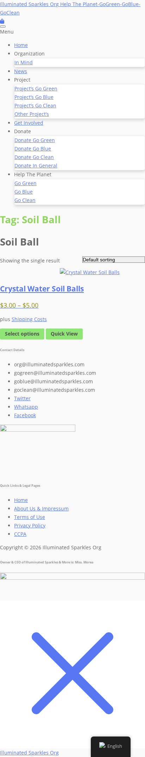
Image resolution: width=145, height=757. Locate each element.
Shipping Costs (29, 319)
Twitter (22, 398)
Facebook (25, 415)
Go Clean (25, 200)
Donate (22, 131)
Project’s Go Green (35, 88)
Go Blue (23, 191)
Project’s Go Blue (33, 97)
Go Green (25, 183)
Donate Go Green (34, 140)
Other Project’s (31, 114)
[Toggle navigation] (3, 26)
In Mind (23, 62)
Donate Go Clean (34, 157)
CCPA (20, 534)
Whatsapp (26, 406)
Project (22, 79)
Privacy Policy (29, 525)
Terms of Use (29, 517)
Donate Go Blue (32, 148)
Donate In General (35, 165)
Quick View (64, 333)
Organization (29, 53)
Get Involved (28, 122)
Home (21, 45)
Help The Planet (32, 174)
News (20, 71)
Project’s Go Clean (35, 105)
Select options (22, 333)
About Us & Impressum (41, 508)
